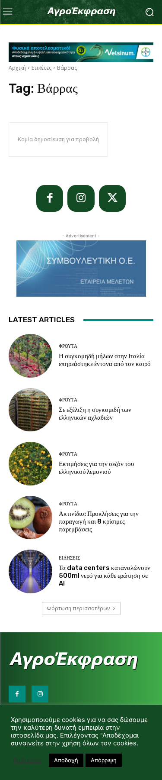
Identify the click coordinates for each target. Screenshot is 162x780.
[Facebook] (50, 198)
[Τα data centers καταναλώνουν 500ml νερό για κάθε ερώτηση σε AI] (30, 571)
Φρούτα (68, 346)
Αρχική (17, 67)
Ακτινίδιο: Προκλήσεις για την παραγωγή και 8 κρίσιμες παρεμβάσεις (99, 521)
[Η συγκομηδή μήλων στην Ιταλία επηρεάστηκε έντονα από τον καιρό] (30, 356)
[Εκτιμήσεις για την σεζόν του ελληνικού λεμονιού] (30, 463)
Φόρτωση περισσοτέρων (78, 608)
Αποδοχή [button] (66, 760)
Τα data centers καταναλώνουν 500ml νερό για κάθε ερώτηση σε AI (104, 575)
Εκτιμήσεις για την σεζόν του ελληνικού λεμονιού (96, 468)
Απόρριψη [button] (104, 760)
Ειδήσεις (69, 558)
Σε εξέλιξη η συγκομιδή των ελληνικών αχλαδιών (95, 413)
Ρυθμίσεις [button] (27, 760)
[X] (112, 198)
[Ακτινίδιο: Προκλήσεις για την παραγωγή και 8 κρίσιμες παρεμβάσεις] (30, 518)
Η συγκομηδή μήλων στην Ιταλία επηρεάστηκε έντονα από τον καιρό (105, 360)
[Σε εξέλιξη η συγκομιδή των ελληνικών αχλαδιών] (30, 410)
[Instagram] (81, 198)
